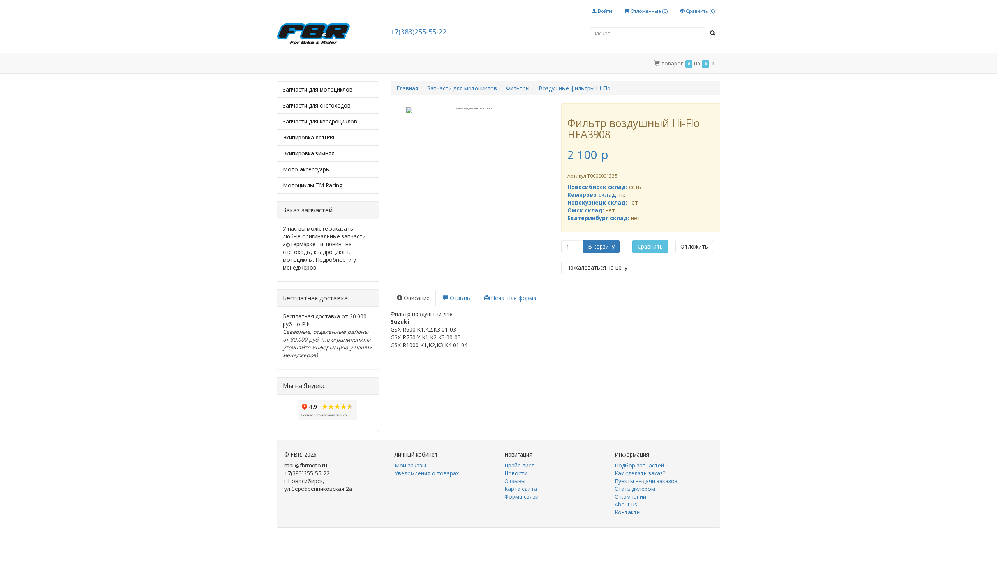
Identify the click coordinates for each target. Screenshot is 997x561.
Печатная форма (513, 298)
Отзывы (514, 481)
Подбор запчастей (388, 63)
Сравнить (650, 246)
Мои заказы (410, 465)
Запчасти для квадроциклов (320, 121)
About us (626, 504)
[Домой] (285, 63)
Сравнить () (700, 11)
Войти (604, 11)
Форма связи (521, 496)
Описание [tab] (416, 298)
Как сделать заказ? (640, 473)
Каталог (310, 63)
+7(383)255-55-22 (418, 31)
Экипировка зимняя (309, 153)
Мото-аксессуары (306, 169)
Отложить (694, 246)
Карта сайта (520, 488)
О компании (493, 63)
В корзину (601, 246)
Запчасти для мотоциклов (317, 89)
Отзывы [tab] (459, 298)
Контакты (533, 63)
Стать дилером (445, 63)
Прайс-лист (519, 465)
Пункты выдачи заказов (646, 481)
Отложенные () (648, 11)
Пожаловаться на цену (596, 267)
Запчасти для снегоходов (317, 105)
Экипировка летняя (308, 137)
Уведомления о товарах (427, 473)
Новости (515, 473)
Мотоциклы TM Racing (312, 185)
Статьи (342, 63)
